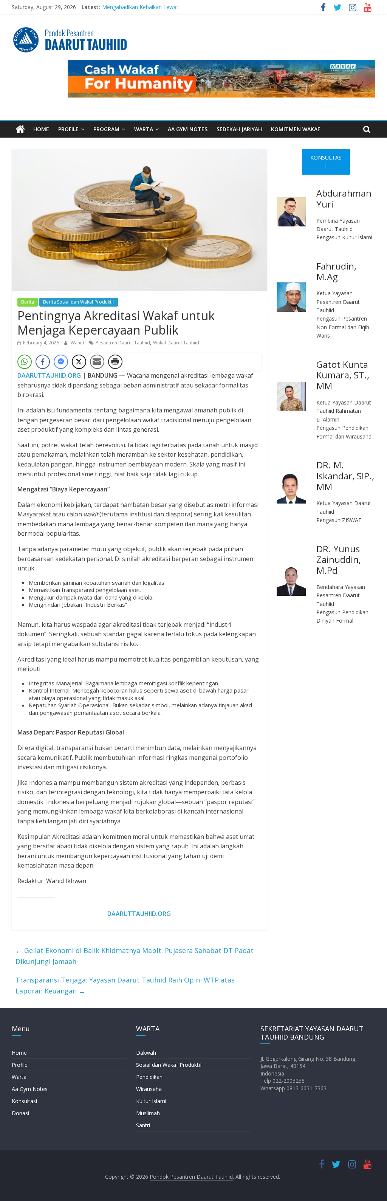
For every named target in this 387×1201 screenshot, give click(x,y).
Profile (20, 1064)
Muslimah (148, 1113)
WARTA (143, 129)
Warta (19, 1076)
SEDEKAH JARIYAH (239, 129)
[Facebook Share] (43, 362)
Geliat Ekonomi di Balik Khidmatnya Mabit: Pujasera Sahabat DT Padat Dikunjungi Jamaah (134, 956)
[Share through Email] (97, 362)
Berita (27, 302)
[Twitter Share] (79, 362)
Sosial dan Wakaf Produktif (169, 1064)
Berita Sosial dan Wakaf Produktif (78, 302)
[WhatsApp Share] (24, 362)
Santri (143, 1125)
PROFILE (68, 129)
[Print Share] (115, 362)
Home (19, 1052)
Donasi (20, 1113)
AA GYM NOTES (187, 129)
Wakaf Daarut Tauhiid (176, 342)
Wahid (78, 342)
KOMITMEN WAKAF (295, 129)
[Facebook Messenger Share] (61, 362)
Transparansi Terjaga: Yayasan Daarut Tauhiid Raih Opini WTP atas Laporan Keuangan (125, 985)
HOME (41, 129)
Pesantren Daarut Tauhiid (123, 342)
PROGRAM (106, 129)
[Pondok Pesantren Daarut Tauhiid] (20, 129)
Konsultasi (24, 1101)
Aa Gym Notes (30, 1089)
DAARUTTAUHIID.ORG (49, 375)
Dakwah (146, 1052)
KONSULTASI (326, 161)
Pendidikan (149, 1076)
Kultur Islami (151, 1101)
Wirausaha (149, 1089)
